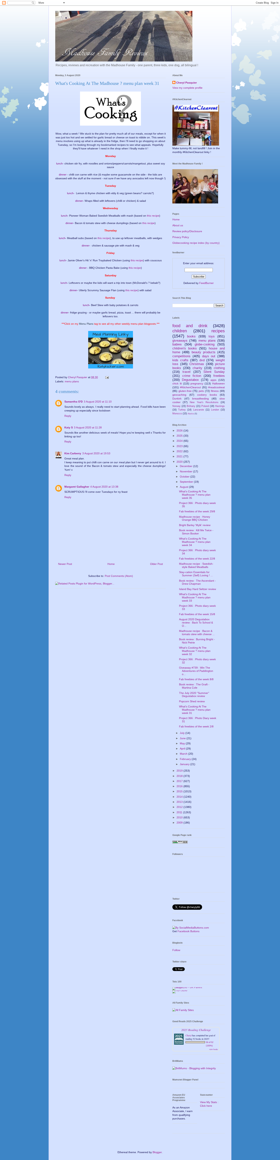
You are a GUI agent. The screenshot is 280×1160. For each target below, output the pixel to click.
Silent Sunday (214, 372)
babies (177, 344)
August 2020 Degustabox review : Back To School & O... (196, 622)
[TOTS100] (179, 990)
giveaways (179, 340)
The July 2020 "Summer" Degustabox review (194, 694)
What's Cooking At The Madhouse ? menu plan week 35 (194, 494)
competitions (181, 356)
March (184, 753)
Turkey (182, 409)
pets (201, 390)
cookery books (207, 394)
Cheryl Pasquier (186, 82)
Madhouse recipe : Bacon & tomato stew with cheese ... (197, 632)
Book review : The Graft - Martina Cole (194, 686)
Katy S (68, 427)
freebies (219, 376)
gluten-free (185, 390)
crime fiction (191, 376)
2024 (180, 440)
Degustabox (190, 380)
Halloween (218, 383)
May (183, 743)
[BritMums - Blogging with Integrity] (194, 1068)
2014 (180, 796)
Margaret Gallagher (76, 486)
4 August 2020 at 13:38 (104, 486)
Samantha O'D (73, 401)
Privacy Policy (180, 237)
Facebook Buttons (188, 931)
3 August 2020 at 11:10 (98, 401)
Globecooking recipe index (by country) (196, 242)
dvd (202, 360)
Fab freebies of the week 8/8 (196, 679)
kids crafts (180, 360)
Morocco (177, 413)
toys (212, 336)
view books (213, 1049)
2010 (180, 817)
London (215, 409)
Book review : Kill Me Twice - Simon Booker (196, 532)
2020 (180, 461)
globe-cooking (204, 344)
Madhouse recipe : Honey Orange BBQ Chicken (194, 518)
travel (186, 372)
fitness (215, 390)
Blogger (157, 1152)
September (187, 481)
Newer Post (65, 563)
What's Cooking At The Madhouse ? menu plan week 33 (194, 597)
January (185, 764)
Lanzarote (198, 409)
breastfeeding (200, 398)
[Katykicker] (110, 369)
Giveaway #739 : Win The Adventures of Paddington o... (196, 671)
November (186, 471)
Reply (67, 415)
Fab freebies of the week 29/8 (197, 511)
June (183, 738)
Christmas (196, 364)
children (179, 330)
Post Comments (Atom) (119, 575)
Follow (176, 950)
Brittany (191, 406)
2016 (180, 786)
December (186, 466)
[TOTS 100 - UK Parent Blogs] (188, 987)
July (182, 732)
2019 (180, 770)
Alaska (191, 413)
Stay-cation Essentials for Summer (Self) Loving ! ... (196, 574)
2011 (180, 812)
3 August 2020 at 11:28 (88, 427)
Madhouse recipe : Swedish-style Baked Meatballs (196, 565)
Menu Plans (86, 323)
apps (213, 379)
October (185, 476)
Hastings (220, 406)
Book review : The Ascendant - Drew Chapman (197, 582)
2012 (180, 806)
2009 (180, 822)
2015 (180, 791)
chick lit (177, 383)
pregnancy (196, 383)
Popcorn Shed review (192, 701)
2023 (180, 446)
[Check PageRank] (180, 842)
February (186, 759)
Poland (205, 406)
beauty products (203, 352)
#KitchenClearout (190, 387)
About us (177, 225)
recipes (218, 330)
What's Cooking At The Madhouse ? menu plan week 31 (194, 709)
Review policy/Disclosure (187, 231)
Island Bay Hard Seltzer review (197, 589)
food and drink (189, 325)
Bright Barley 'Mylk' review (194, 525)
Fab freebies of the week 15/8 (197, 614)
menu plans (72, 381)
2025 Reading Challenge (196, 1030)
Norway (176, 406)
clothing (219, 368)
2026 (180, 430)
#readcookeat (216, 387)
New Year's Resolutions (204, 402)
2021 (180, 456)
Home (111, 563)
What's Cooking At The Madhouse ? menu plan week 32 (194, 651)
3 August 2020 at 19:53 (96, 453)
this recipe (153, 215)
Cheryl (189, 1035)
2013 (180, 801)
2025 (180, 435)
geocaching (179, 394)
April (183, 748)
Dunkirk (177, 398)
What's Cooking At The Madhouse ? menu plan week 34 (194, 542)
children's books (184, 348)
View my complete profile (187, 87)
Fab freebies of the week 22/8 (197, 558)
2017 (180, 781)
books (191, 336)
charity (197, 368)
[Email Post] (107, 377)
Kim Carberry (72, 453)
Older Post (156, 563)
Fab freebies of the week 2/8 (196, 726)
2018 (180, 775)
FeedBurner (206, 283)
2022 (180, 451)
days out (208, 356)
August (184, 486)
